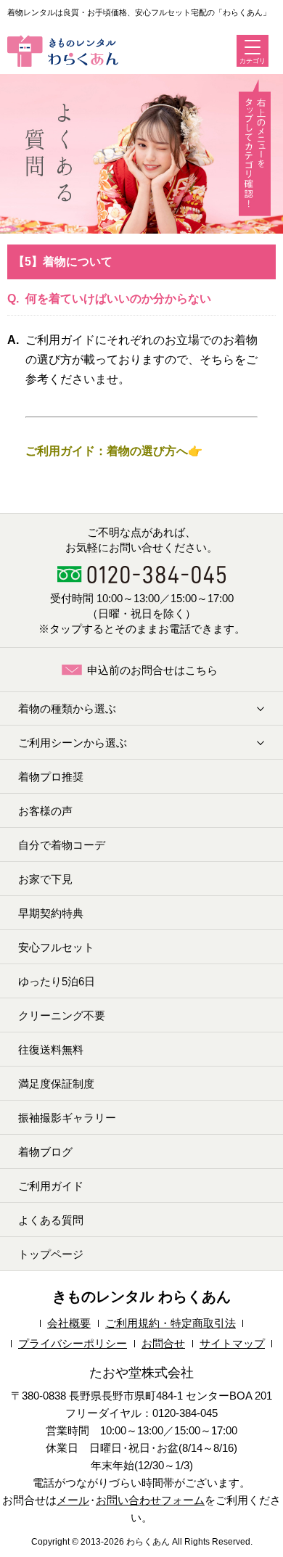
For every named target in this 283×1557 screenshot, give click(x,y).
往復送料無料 (50, 1049)
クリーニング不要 (61, 1015)
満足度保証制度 (56, 1083)
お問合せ (163, 1343)
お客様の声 (45, 811)
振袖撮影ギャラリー (67, 1118)
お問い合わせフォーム (150, 1500)
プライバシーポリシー (72, 1343)
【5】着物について (62, 261)
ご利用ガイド (50, 1186)
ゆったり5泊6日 (56, 981)
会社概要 (69, 1323)
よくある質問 (50, 1220)
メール (73, 1500)
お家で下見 (45, 879)
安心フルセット (56, 947)
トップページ (50, 1254)
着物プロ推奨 (50, 777)
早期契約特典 (50, 913)
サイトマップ (232, 1343)
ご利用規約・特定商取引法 (170, 1323)
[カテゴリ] (253, 47)
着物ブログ (45, 1152)
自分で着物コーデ (61, 845)
